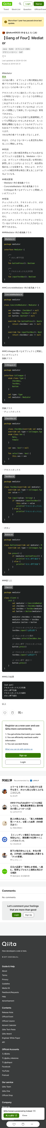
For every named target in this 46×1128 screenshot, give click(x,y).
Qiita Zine (6, 1091)
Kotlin (11, 49)
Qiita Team (6, 1087)
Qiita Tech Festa (8, 1029)
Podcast (5, 1075)
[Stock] (12, 713)
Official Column (8, 1021)
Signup (39, 4)
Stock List (16, 9)
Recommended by (22, 780)
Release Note (7, 1012)
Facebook (6, 1067)
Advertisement (8, 1001)
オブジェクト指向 (22, 49)
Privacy (5, 979)
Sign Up (28, 915)
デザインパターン (10, 52)
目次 (4, 76)
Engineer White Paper (11, 1038)
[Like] (5, 713)
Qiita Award (7, 1034)
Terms (4, 975)
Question (27, 9)
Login (28, 4)
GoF (20, 52)
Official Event (7, 1016)
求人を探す (11, 1115)
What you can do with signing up (19, 749)
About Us (6, 1107)
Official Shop (7, 1095)
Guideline (6, 984)
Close (24, 1115)
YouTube (5, 1071)
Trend (6, 9)
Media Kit (6, 988)
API (3, 1042)
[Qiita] (7, 4)
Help (4, 996)
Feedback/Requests (10, 992)
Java (5, 49)
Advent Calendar (9, 1025)
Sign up (23, 755)
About (4, 971)
